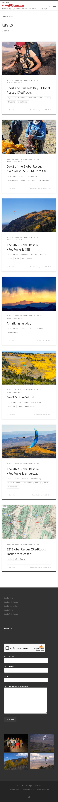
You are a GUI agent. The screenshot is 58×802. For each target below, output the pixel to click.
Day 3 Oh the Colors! (20, 397)
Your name (9, 657)
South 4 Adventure (11, 606)
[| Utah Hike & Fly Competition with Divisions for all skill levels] (13, 4)
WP (19, 790)
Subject (8, 676)
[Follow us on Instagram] (29, 796)
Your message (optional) (16, 686)
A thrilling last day (19, 323)
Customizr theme (42, 790)
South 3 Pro (8, 610)
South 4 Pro (8, 598)
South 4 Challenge (11, 602)
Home (4, 16)
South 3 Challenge (11, 614)
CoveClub (12, 110)
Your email (9, 666)
